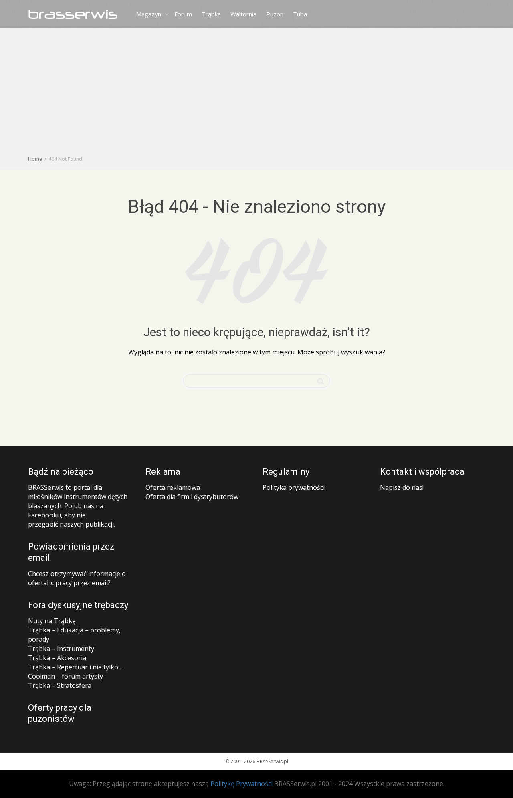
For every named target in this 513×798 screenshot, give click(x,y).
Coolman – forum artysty (65, 676)
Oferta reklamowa (172, 487)
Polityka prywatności (294, 487)
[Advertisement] (256, 94)
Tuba (300, 14)
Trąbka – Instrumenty (61, 648)
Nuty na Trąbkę (52, 620)
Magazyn (149, 14)
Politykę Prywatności (241, 783)
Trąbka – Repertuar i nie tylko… (75, 667)
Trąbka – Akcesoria (57, 657)
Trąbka (211, 14)
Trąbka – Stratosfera (59, 685)
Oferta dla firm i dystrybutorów (191, 496)
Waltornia (243, 14)
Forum (183, 14)
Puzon (274, 14)
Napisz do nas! (402, 487)
